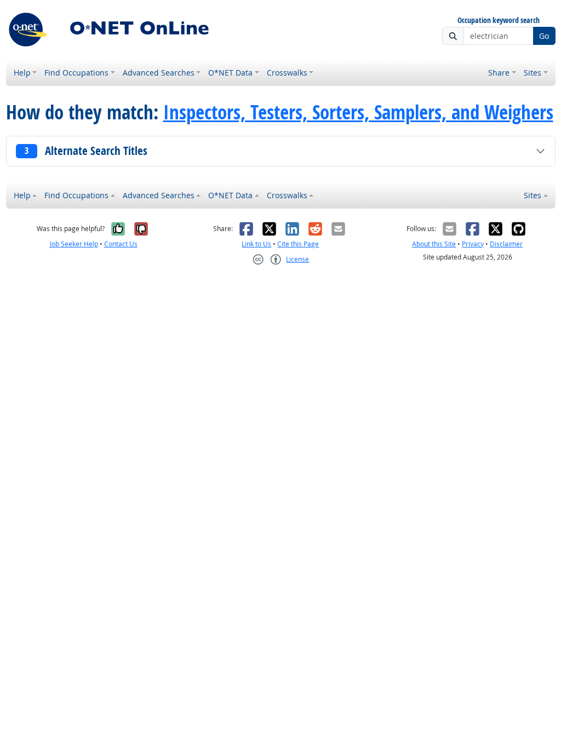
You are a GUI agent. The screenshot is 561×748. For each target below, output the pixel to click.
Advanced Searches (158, 72)
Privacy (473, 244)
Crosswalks (287, 72)
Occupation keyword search (498, 20)
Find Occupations (76, 72)
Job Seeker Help (74, 244)
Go (544, 36)
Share (499, 72)
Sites (532, 72)
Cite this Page (298, 244)
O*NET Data (230, 72)
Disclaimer (506, 244)
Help (22, 72)
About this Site (434, 244)
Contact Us (121, 244)
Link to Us (256, 244)
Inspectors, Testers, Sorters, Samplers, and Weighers (358, 112)
